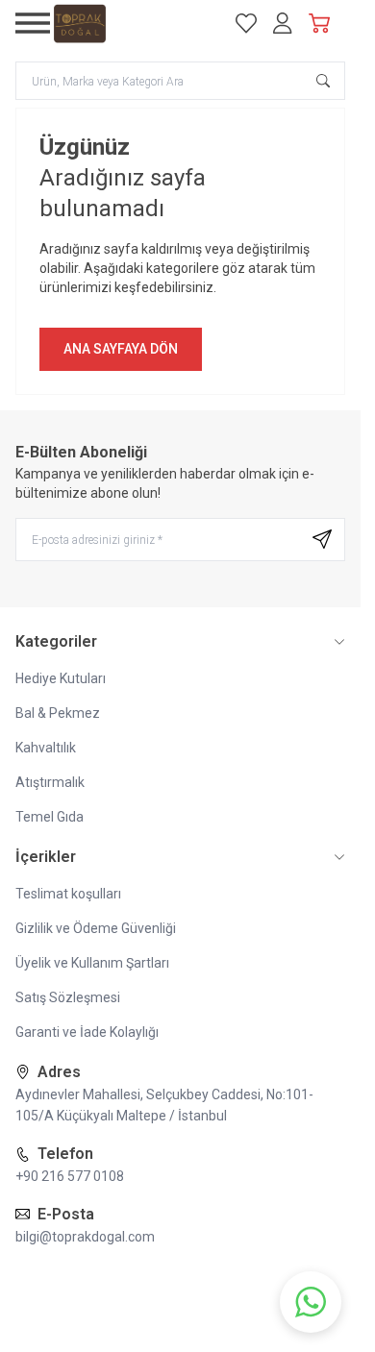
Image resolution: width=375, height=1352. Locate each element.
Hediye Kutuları (60, 678)
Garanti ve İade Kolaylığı (87, 1032)
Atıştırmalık (50, 782)
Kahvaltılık (45, 747)
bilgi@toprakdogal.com (85, 1236)
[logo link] (133, 23)
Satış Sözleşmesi (67, 997)
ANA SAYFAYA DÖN (120, 348)
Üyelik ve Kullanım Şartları (92, 963)
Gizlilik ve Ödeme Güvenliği (95, 928)
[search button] (323, 80)
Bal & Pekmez (57, 713)
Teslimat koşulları (68, 893)
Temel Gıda (49, 816)
